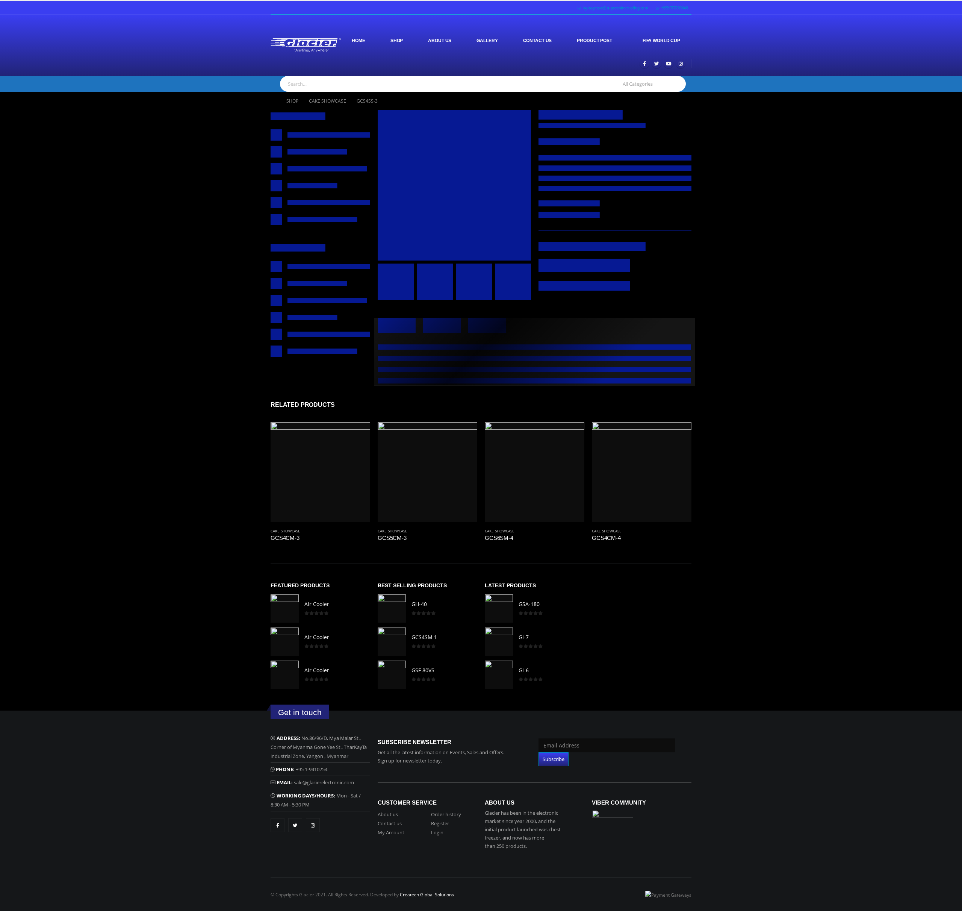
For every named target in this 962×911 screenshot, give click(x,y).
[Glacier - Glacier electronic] (306, 45)
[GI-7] (499, 642)
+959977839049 (674, 8)
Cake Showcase (285, 531)
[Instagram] (680, 63)
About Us (439, 40)
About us (388, 814)
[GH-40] (392, 608)
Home (358, 40)
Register (440, 823)
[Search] (676, 83)
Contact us (390, 823)
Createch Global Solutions (427, 894)
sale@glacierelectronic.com (324, 782)
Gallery (487, 40)
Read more (358, 434)
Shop (396, 40)
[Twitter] (656, 63)
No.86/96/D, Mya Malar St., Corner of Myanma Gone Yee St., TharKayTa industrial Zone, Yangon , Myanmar (319, 747)
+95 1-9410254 (311, 769)
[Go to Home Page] (273, 101)
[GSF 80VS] (392, 675)
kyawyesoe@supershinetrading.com (616, 8)
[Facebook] (644, 63)
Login (437, 832)
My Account (391, 832)
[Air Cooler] (285, 608)
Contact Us (537, 40)
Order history (446, 814)
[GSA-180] (499, 608)
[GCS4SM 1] (392, 642)
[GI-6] (499, 675)
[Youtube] (668, 63)
